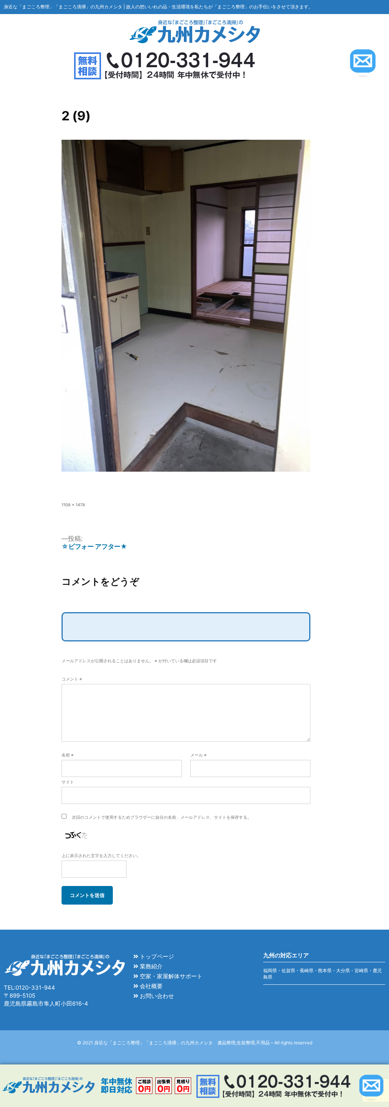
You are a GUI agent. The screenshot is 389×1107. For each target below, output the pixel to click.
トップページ (156, 956)
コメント (72, 679)
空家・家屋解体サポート (170, 976)
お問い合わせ (156, 996)
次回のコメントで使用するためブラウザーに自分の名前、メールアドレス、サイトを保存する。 (161, 817)
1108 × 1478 (73, 504)
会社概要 (150, 986)
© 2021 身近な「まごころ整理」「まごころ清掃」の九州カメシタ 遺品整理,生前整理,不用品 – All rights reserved (194, 1042)
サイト (68, 782)
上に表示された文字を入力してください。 (101, 855)
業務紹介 (150, 966)
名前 (68, 755)
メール (198, 755)
